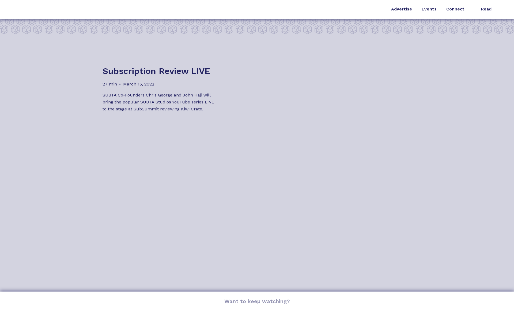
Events (429, 9)
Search (503, 10)
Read (486, 9)
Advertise (401, 9)
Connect (455, 9)
